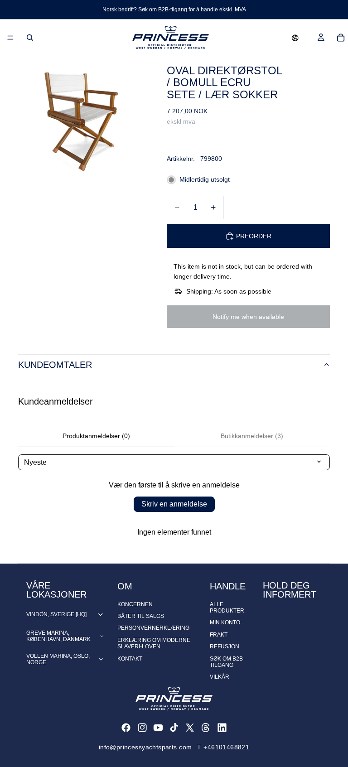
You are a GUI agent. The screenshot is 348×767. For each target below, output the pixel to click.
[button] (295, 37)
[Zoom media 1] (81, 119)
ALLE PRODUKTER (227, 607)
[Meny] (10, 37)
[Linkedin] (222, 727)
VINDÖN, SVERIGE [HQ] (56, 614)
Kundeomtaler (55, 365)
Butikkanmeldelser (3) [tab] (252, 435)
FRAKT (218, 635)
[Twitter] (189, 727)
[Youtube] (158, 727)
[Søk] (30, 38)
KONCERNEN (135, 604)
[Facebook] (126, 727)
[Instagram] (142, 727)
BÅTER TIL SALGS (140, 616)
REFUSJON (224, 646)
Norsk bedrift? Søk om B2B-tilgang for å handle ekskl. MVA (174, 9)
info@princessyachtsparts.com (145, 747)
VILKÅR (219, 677)
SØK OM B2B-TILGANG (227, 662)
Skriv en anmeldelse (174, 504)
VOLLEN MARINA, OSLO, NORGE (58, 659)
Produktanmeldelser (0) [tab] (96, 435)
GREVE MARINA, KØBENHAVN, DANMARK (58, 636)
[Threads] (205, 727)
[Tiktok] (174, 727)
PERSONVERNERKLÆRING (153, 628)
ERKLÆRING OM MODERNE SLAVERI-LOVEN (153, 643)
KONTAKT (129, 659)
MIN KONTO (225, 622)
